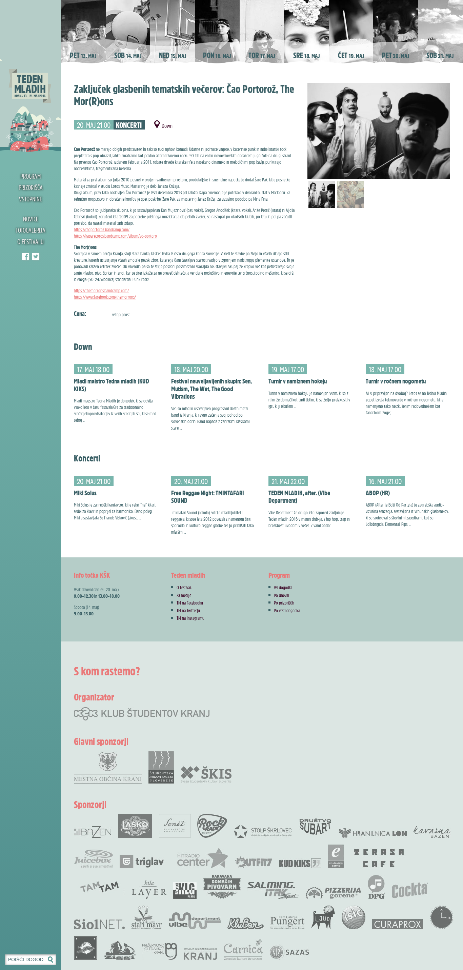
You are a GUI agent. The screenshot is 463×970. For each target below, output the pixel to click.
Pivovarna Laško (135, 826)
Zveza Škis (206, 774)
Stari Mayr (147, 917)
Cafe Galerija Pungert (287, 922)
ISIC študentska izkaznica (353, 917)
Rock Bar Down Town (86, 948)
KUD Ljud (323, 917)
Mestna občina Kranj (108, 767)
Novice (30, 219)
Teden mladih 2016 (30, 76)
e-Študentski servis (336, 856)
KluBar (245, 923)
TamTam (99, 887)
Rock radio (212, 826)
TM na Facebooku (190, 602)
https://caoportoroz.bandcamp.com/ (101, 229)
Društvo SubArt (315, 826)
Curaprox (397, 924)
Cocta (409, 890)
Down (167, 126)
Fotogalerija (30, 230)
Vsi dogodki (282, 587)
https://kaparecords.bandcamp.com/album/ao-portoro (115, 236)
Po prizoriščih (284, 602)
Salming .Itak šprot (273, 890)
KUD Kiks (300, 863)
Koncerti (129, 125)
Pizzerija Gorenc (333, 893)
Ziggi (120, 950)
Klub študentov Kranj (35, 256)
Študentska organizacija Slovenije (161, 767)
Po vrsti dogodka (287, 610)
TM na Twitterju (188, 610)
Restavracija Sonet (174, 826)
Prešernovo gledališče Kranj (159, 951)
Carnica (243, 949)
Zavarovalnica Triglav (142, 861)
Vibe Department (195, 920)
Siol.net (99, 924)
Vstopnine (30, 199)
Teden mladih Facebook (25, 256)
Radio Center (202, 858)
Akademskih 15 (442, 917)
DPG (376, 887)
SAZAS (289, 952)
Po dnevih (281, 595)
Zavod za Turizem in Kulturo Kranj (200, 954)
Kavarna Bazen (432, 832)
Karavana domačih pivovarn (222, 887)
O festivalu (30, 241)
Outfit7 (253, 862)
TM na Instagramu (190, 618)
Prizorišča (31, 187)
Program (30, 176)
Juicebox (93, 859)
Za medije (184, 595)
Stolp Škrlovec (262, 831)
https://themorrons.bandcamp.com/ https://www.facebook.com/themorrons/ (105, 293)
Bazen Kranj (93, 832)
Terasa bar (379, 858)
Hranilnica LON (373, 833)
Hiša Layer (149, 889)
